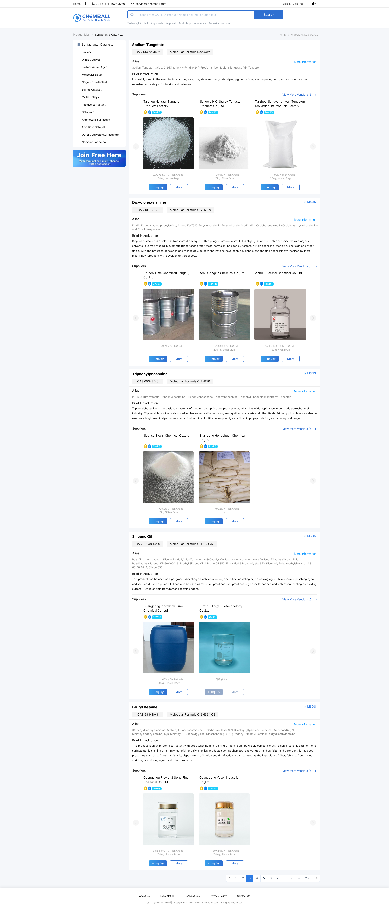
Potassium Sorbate (219, 23)
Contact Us (243, 895)
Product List (81, 34)
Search (269, 15)
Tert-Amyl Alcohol (137, 23)
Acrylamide (156, 23)
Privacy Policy (218, 895)
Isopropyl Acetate (196, 23)
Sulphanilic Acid (175, 23)
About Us (144, 895)
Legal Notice (167, 895)
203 (308, 878)
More (178, 187)
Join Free (298, 3)
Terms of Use (192, 895)
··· (298, 878)
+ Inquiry (158, 187)
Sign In (287, 3)
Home (77, 3)
